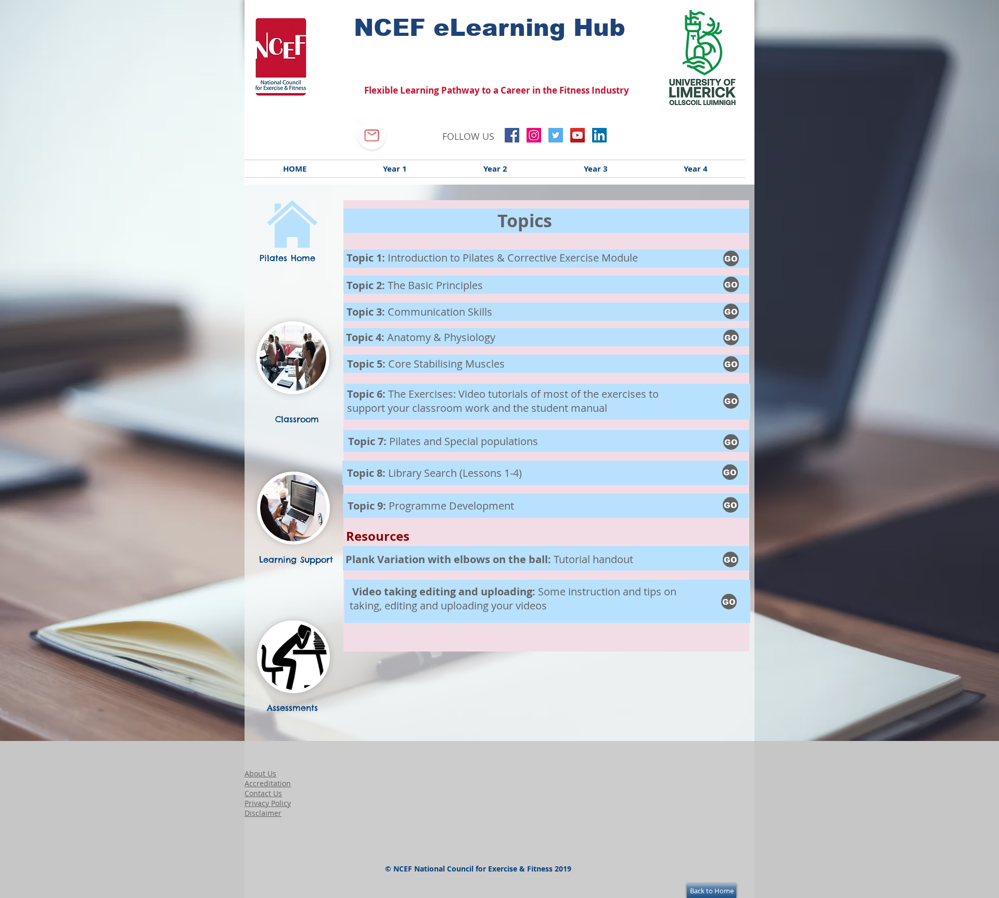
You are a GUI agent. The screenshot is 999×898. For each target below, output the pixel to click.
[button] (731, 337)
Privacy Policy (268, 803)
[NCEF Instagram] (534, 135)
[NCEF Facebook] (512, 135)
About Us (260, 773)
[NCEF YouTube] (577, 135)
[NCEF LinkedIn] (599, 135)
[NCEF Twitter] (555, 135)
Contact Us (263, 793)
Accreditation (268, 783)
